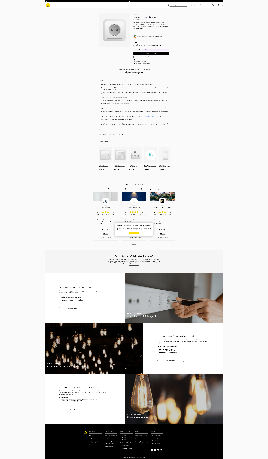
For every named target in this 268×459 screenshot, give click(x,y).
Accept (134, 233)
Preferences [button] (139, 229)
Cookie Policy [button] (144, 228)
